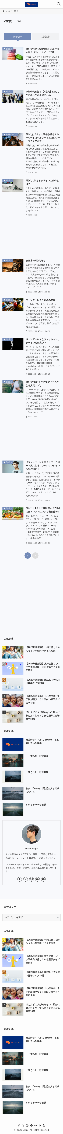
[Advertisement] (31, 237)
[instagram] (31, 879)
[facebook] (19, 879)
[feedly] (39, 1125)
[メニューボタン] (4, 4)
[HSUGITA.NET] (31, 4)
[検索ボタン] (59, 4)
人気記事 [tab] (45, 36)
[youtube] (43, 879)
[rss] (44, 1125)
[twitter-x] (25, 879)
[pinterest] (37, 879)
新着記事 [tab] (17, 36)
